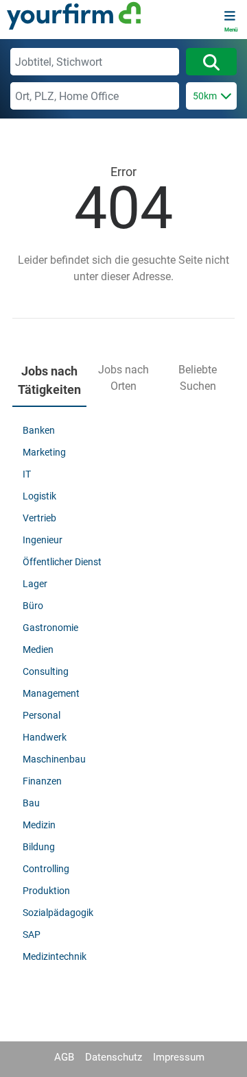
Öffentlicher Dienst (62, 561)
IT (27, 474)
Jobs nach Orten (123, 378)
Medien (38, 649)
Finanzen (42, 781)
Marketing (44, 452)
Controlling (46, 868)
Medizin (39, 824)
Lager (35, 583)
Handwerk (45, 737)
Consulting (46, 671)
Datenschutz (113, 1057)
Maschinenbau (54, 759)
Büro (33, 605)
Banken (39, 430)
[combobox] (94, 61)
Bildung (39, 846)
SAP (31, 934)
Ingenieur (42, 539)
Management (51, 693)
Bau (31, 802)
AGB (64, 1057)
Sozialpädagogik (58, 912)
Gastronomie (50, 627)
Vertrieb (39, 517)
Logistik (39, 496)
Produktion (46, 890)
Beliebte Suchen (197, 378)
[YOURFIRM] (74, 16)
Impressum (178, 1057)
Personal (41, 715)
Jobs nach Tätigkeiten (49, 380)
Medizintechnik (54, 956)
